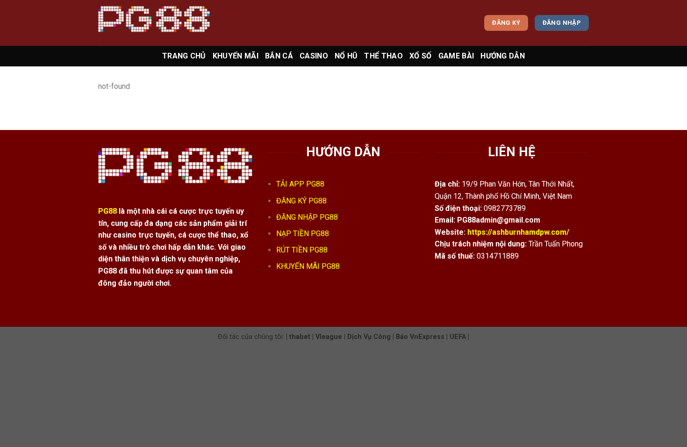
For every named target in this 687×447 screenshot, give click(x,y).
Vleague (328, 337)
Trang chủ (184, 55)
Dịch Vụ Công (369, 337)
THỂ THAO (383, 55)
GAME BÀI (456, 55)
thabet (299, 337)
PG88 (107, 211)
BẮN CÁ (279, 55)
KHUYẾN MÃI (235, 55)
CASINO (314, 55)
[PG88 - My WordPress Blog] (154, 22)
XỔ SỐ (420, 55)
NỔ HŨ (346, 55)
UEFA (458, 337)
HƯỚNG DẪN (502, 55)
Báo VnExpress (420, 337)
